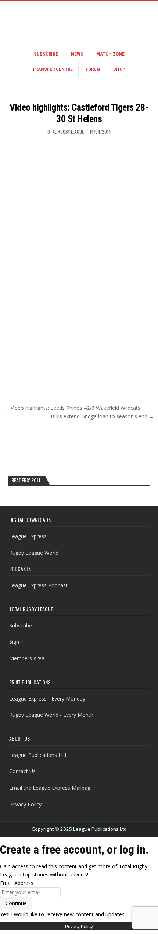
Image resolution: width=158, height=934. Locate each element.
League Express (28, 536)
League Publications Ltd (37, 754)
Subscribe (46, 54)
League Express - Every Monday (47, 698)
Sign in (17, 641)
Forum (93, 69)
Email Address (16, 882)
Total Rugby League (64, 131)
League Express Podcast (38, 585)
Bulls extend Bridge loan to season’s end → (102, 416)
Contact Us (22, 771)
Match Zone (110, 54)
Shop (119, 69)
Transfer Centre (52, 69)
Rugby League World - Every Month (51, 714)
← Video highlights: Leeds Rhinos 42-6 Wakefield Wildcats (72, 407)
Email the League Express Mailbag (49, 787)
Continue (16, 903)
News (77, 54)
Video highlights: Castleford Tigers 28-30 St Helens (79, 113)
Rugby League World (33, 552)
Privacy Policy (25, 804)
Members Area (26, 658)
